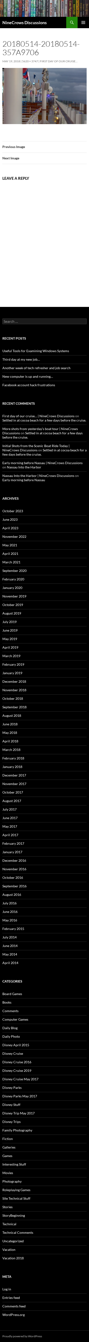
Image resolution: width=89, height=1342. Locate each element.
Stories (7, 1207)
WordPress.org (13, 1315)
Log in (6, 1289)
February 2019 (13, 664)
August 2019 (11, 613)
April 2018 (10, 741)
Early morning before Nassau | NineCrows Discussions (42, 463)
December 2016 (14, 860)
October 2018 (12, 698)
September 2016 (14, 886)
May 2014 (9, 954)
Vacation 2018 (13, 1258)
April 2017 (10, 835)
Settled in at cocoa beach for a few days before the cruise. (44, 420)
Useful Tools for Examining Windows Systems (35, 351)
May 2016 (9, 920)
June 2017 (10, 818)
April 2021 (10, 554)
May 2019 (9, 639)
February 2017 (13, 843)
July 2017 (9, 809)
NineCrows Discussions (24, 22)
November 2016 (14, 869)
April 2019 (10, 647)
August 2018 (11, 716)
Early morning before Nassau (23, 480)
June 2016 (10, 912)
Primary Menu (83, 22)
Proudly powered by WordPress (22, 1336)
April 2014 (10, 963)
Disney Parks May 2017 (19, 1096)
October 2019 (12, 605)
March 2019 (11, 656)
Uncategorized (13, 1241)
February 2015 (13, 929)
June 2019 (10, 630)
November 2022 (14, 536)
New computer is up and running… (27, 376)
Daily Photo (11, 1036)
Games (7, 1156)
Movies (7, 1173)
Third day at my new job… (21, 359)
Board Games (12, 994)
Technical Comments (17, 1232)
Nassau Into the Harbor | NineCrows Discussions (38, 476)
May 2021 (9, 545)
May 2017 (9, 826)
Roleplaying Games (16, 1190)
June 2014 (10, 946)
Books (6, 1002)
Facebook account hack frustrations (28, 385)
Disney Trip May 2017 (18, 1113)
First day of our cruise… (59, 61)
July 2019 (9, 622)
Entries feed (11, 1298)
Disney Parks (12, 1088)
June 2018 (10, 724)
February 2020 (13, 579)
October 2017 (12, 792)
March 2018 (11, 750)
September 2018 (14, 707)
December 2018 (14, 681)
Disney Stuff (11, 1105)
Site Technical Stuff (16, 1198)
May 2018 (9, 733)
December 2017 (14, 775)
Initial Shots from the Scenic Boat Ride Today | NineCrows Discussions (36, 448)
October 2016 (12, 877)
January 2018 (12, 767)
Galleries (8, 1147)
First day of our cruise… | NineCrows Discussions (38, 416)
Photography (12, 1181)
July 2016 (9, 903)
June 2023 (10, 519)
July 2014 (9, 937)
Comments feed (14, 1306)
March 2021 (11, 562)
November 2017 (14, 784)
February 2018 (13, 758)
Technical (9, 1224)
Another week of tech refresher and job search (36, 368)
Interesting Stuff (14, 1164)
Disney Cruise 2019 (16, 1070)
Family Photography (17, 1130)
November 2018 (14, 690)
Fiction (7, 1139)
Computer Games (15, 1019)
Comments (10, 1011)
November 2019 (14, 596)
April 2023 (10, 528)
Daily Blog (10, 1028)
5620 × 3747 (30, 61)
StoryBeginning (13, 1215)
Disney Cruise (12, 1053)
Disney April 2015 (15, 1045)
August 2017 (11, 801)
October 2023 (12, 511)
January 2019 (12, 673)
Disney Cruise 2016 (16, 1062)
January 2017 (12, 852)
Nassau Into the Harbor (24, 467)
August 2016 (11, 895)
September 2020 (14, 571)
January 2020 (12, 588)
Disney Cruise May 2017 (20, 1079)
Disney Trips (11, 1122)
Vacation (8, 1250)
